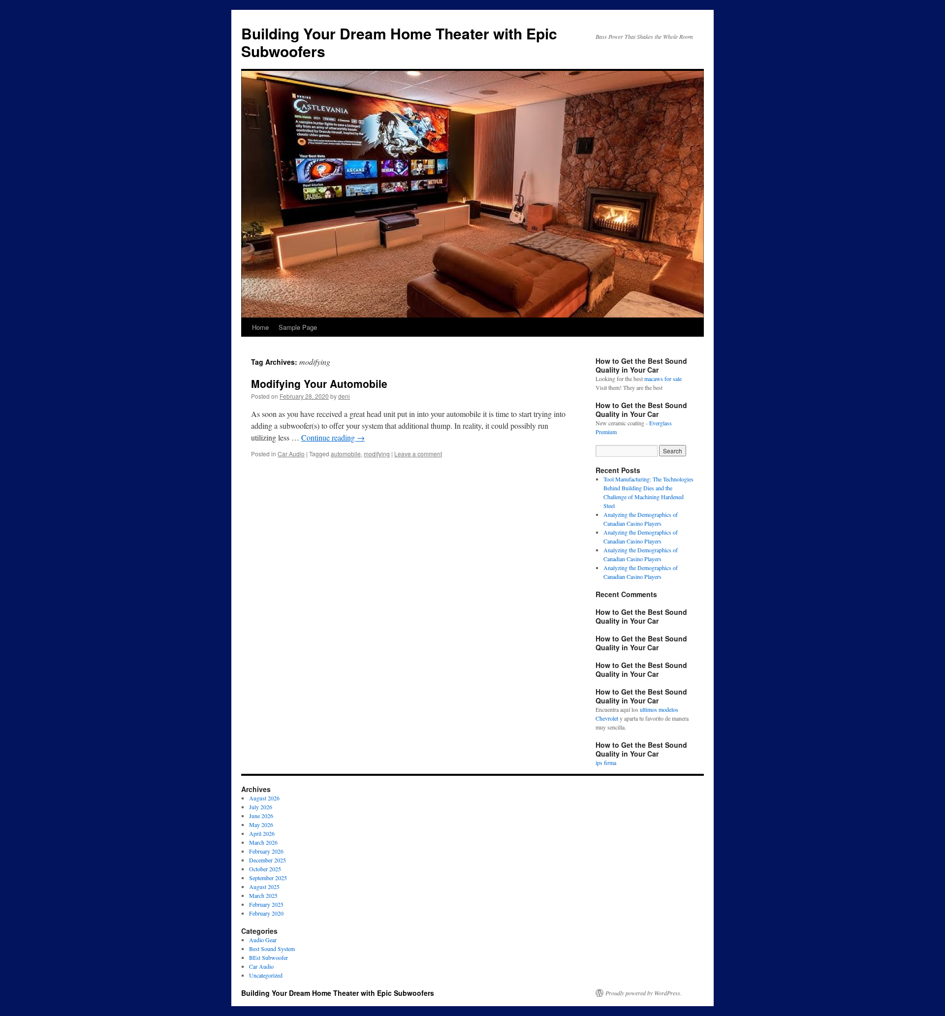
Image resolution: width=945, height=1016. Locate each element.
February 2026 (266, 851)
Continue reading (333, 437)
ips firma (606, 762)
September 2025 (268, 878)
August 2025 (264, 886)
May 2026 (261, 824)
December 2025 (267, 860)
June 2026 (261, 816)
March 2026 (263, 842)
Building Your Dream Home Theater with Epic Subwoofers (399, 42)
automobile (346, 453)
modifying (377, 453)
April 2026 (262, 833)
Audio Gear (263, 940)
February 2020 (266, 913)
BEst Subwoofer (268, 957)
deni (344, 396)
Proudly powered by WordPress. (643, 993)
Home (260, 327)
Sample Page (298, 327)
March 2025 (263, 895)
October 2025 (265, 869)
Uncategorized (266, 975)
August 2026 (264, 798)
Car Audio (291, 453)
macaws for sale (663, 378)
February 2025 (266, 904)
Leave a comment (418, 453)
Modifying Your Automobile (319, 383)
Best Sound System (272, 948)
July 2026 (260, 807)
